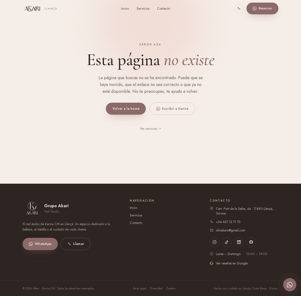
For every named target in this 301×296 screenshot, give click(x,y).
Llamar (78, 243)
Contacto (163, 8)
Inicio (125, 8)
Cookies (170, 288)
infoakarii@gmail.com (230, 230)
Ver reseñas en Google (232, 263)
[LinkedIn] (239, 242)
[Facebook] (251, 242)
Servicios (143, 8)
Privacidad (156, 288)
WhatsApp (43, 243)
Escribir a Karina (175, 108)
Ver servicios (148, 128)
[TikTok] (226, 242)
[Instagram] (214, 242)
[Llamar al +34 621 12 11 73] (239, 8)
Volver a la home (126, 108)
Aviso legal (139, 288)
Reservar (265, 8)
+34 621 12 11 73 (228, 221)
